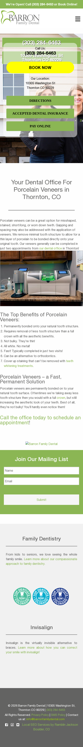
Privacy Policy (40, 714)
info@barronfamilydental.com (45, 719)
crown (61, 397)
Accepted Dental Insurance (40, 113)
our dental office (50, 248)
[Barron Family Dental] (41, 443)
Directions (40, 101)
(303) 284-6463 (41, 42)
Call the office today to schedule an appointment (40, 420)
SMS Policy (58, 714)
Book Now (40, 67)
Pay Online (40, 126)
